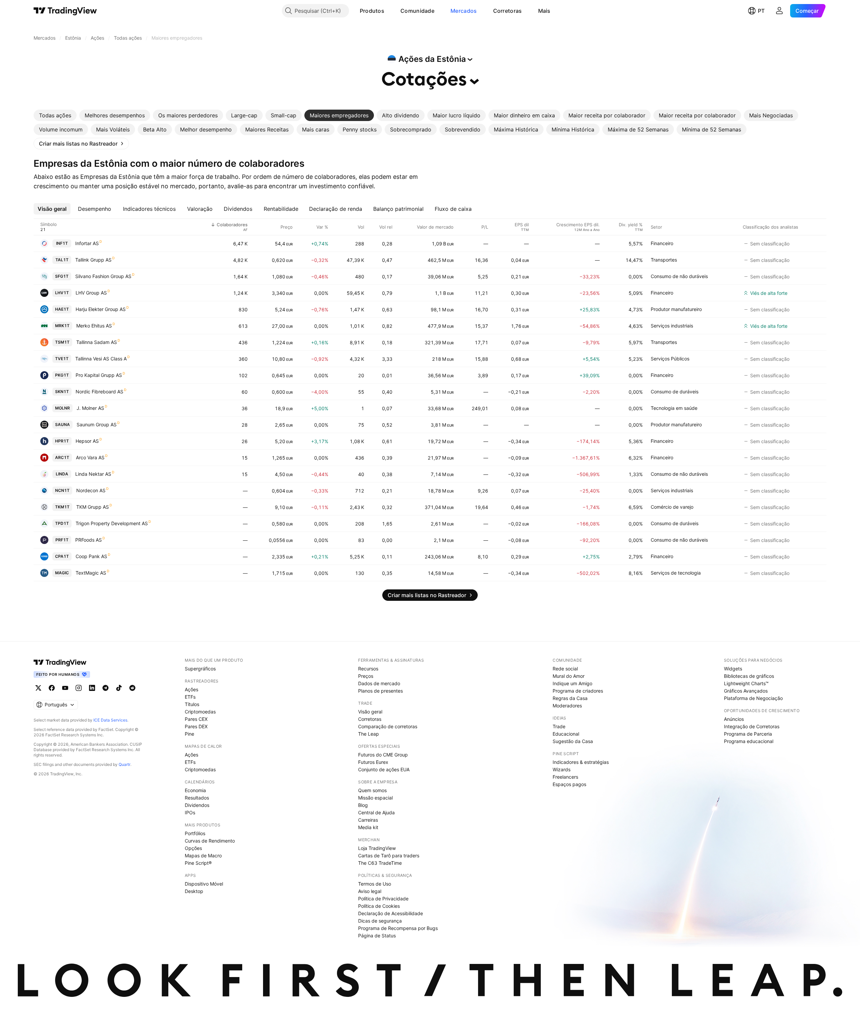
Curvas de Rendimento (210, 841)
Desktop (194, 891)
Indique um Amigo (572, 683)
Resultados (197, 798)
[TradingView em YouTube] (65, 688)
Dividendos (197, 805)
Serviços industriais (672, 325)
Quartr (124, 764)
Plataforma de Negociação (753, 698)
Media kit (368, 827)
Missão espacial (375, 798)
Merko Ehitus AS (94, 325)
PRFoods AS (88, 540)
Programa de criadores (578, 691)
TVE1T (62, 358)
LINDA (62, 473)
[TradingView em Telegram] (105, 688)
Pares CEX (196, 719)
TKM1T (62, 506)
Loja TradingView (377, 848)
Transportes (664, 260)
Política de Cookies (379, 906)
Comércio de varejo (672, 507)
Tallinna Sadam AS (96, 342)
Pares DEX (196, 726)
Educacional (566, 734)
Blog (363, 805)
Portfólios (195, 833)
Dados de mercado (379, 683)
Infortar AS (87, 243)
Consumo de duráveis (674, 391)
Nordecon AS (90, 490)
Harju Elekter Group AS (101, 309)
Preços (365, 676)
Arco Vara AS (90, 457)
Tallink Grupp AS (93, 260)
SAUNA (62, 424)
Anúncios (734, 719)
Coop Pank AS (91, 556)
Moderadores (567, 705)
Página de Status (377, 935)
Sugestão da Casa (573, 741)
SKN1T (62, 391)
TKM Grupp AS (92, 507)
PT (761, 10)
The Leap (368, 734)
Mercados (463, 10)
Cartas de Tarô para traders (388, 855)
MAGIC (62, 572)
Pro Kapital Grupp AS (99, 375)
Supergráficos (200, 668)
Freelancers (565, 777)
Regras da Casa (570, 698)
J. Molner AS (90, 408)
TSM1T (62, 342)
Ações (191, 689)
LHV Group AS (91, 293)
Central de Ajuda (376, 812)
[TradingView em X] (38, 688)
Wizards (561, 769)
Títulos (192, 704)
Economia (195, 790)
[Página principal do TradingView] (65, 10)
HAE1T (62, 309)
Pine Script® (198, 863)
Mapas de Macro (203, 855)
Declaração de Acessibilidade (390, 913)
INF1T (62, 243)
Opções (193, 848)
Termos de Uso (374, 884)
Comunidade (417, 10)
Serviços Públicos (670, 358)
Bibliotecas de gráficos (749, 676)
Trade (559, 726)
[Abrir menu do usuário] (779, 10)
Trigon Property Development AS (112, 523)
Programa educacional (748, 741)
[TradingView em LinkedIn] (92, 688)
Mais (544, 10)
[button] (389, 10)
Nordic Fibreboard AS (99, 391)
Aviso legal (369, 891)
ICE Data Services (110, 720)
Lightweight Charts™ (746, 683)
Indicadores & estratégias (581, 762)
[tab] (55, 115)
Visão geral (370, 711)
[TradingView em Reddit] (132, 688)
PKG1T (62, 375)
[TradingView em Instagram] (78, 688)
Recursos (368, 668)
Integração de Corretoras (751, 726)
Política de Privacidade (383, 898)
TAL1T (62, 259)
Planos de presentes (380, 691)
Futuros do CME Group (383, 754)
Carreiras (368, 820)
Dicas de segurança (380, 921)
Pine (189, 734)
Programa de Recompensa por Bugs (398, 928)
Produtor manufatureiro (676, 309)
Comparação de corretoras (387, 726)
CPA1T (62, 556)
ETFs (190, 697)
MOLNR (62, 408)
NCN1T (62, 490)
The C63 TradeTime (380, 863)
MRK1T (62, 325)
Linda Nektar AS (93, 474)
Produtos (372, 10)
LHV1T (62, 292)
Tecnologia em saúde (674, 408)
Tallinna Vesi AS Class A (101, 358)
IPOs (190, 812)
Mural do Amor (569, 676)
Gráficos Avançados (746, 691)
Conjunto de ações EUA (384, 769)
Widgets (733, 668)
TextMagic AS (91, 573)
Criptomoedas (200, 711)
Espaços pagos (569, 784)
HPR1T (62, 440)
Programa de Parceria (748, 734)
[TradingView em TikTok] (119, 688)
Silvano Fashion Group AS (103, 276)
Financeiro (662, 243)
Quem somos (372, 790)
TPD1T (62, 523)
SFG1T (62, 276)
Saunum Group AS (97, 424)
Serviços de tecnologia (676, 573)
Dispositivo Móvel (204, 884)
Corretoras (507, 10)
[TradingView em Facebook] (51, 688)
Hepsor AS (87, 441)
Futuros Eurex (373, 762)
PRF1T (62, 539)
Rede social (565, 668)
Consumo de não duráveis (679, 276)
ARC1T (62, 457)
